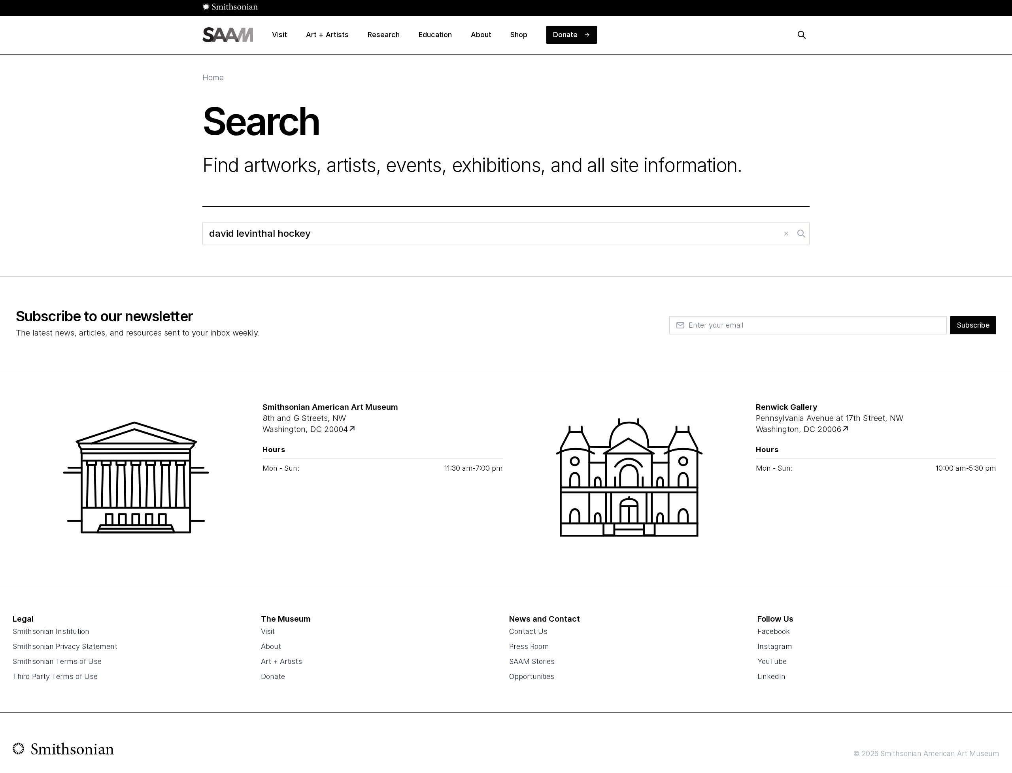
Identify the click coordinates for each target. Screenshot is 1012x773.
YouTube (772, 661)
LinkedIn (771, 676)
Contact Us (528, 631)
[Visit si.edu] (63, 750)
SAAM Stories (532, 661)
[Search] (801, 35)
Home (213, 77)
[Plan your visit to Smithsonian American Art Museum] (353, 429)
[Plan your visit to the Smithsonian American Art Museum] (136, 477)
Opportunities (531, 676)
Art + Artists (281, 661)
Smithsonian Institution (51, 631)
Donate (273, 676)
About (271, 646)
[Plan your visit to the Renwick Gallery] (629, 477)
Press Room (529, 646)
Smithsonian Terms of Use (57, 661)
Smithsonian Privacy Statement (65, 646)
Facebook (773, 631)
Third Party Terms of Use (55, 676)
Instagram (774, 646)
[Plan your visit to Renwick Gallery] (846, 429)
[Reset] (786, 233)
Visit (268, 631)
